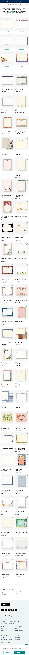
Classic (7, 31)
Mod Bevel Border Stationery (6, 491)
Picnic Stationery (20, 385)
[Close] (26, 647)
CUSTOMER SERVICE (19, 626)
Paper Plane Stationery (18, 174)
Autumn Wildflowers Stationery (7, 132)
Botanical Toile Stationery (19, 153)
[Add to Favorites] (12, 75)
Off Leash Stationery (21, 258)
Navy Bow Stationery (7, 448)
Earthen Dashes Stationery (5, 575)
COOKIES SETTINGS (8, 652)
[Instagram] (12, 610)
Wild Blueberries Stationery (6, 301)
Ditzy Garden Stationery (19, 322)
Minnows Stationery (21, 279)
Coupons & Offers (18, 633)
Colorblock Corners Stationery (6, 322)
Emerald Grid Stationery (19, 90)
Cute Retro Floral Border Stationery (20, 448)
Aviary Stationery (6, 195)
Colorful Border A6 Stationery (6, 90)
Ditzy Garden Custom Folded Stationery (21, 427)
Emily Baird (3, 261)
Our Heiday (17, 92)
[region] (14, 650)
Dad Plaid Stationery (21, 342)
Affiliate (2, 633)
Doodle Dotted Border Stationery (21, 364)
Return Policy (17, 632)
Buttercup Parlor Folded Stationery (6, 427)
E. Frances (17, 260)
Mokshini (17, 534)
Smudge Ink (3, 303)
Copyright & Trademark (6, 635)
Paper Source (3, 92)
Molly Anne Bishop (19, 555)
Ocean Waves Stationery (5, 406)
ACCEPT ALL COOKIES (19, 652)
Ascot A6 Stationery (7, 110)
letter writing (11, 12)
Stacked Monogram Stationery (21, 491)
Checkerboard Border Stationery (7, 343)
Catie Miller (3, 240)
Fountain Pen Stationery (5, 533)
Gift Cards (17, 635)
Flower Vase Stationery (18, 469)
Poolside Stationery (21, 532)
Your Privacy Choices (5, 639)
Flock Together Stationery (5, 238)
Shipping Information (19, 630)
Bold (22, 65)
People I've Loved (4, 175)
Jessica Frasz (3, 409)
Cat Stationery (5, 174)
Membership (17, 637)
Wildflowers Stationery (4, 512)
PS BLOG (6, 604)
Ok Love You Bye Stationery (6, 469)
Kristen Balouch (18, 324)
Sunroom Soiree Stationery (5, 364)
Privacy (2, 637)
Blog (2, 628)
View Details (17, 14)
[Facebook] (2, 610)
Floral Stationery (20, 574)
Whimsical (22, 31)
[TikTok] (9, 610)
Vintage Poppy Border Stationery (21, 132)
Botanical (7, 65)
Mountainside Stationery (5, 385)
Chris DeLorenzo (4, 156)
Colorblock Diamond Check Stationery (21, 111)
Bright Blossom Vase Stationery (7, 216)
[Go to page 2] (21, 582)
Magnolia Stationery (21, 300)
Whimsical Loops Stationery (6, 554)
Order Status (17, 628)
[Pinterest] (6, 610)
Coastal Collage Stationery (19, 238)
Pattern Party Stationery (5, 280)
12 (18, 582)
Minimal (7, 48)
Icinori (2, 196)
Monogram (21, 48)
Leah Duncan (17, 302)
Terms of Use (17, 639)
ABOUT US (3, 626)
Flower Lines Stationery (5, 153)
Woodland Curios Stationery (6, 259)
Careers (2, 630)
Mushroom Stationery (21, 216)
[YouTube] (16, 610)
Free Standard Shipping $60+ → (14, 1)
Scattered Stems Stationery (20, 195)
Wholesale (3, 632)
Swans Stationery (20, 553)
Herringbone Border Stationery (21, 406)
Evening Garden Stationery (19, 512)
